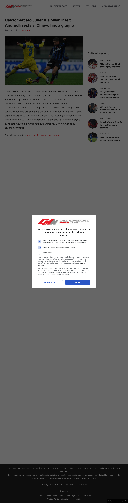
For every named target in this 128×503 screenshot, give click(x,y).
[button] (64, 253)
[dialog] (64, 251)
